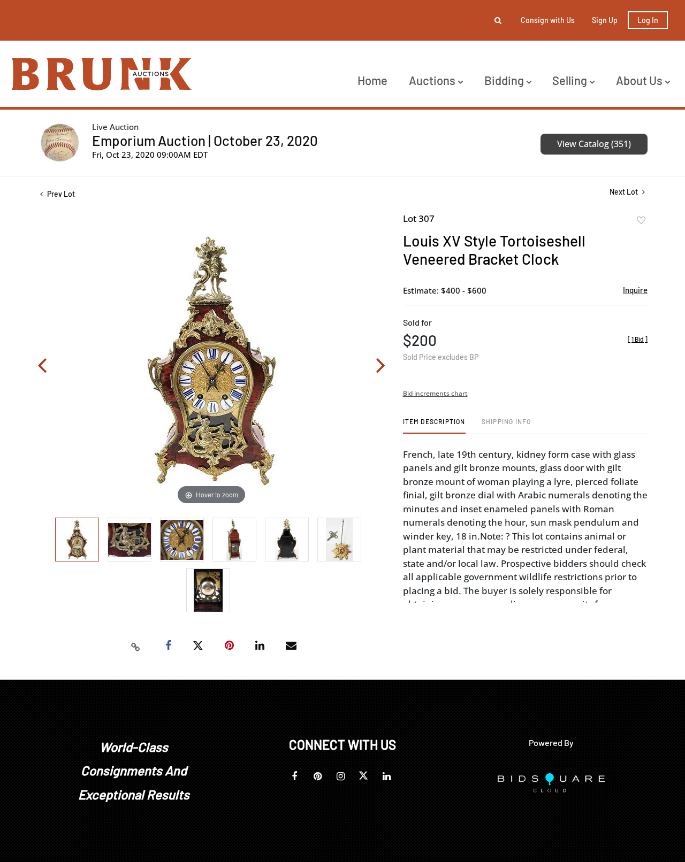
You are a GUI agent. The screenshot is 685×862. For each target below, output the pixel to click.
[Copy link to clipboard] (136, 646)
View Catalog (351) (594, 144)
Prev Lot (60, 193)
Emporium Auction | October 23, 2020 (205, 140)
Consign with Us (548, 20)
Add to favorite (641, 220)
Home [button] (372, 80)
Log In (647, 20)
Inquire (635, 290)
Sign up (605, 20)
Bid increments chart (435, 393)
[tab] (434, 425)
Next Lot (625, 191)
